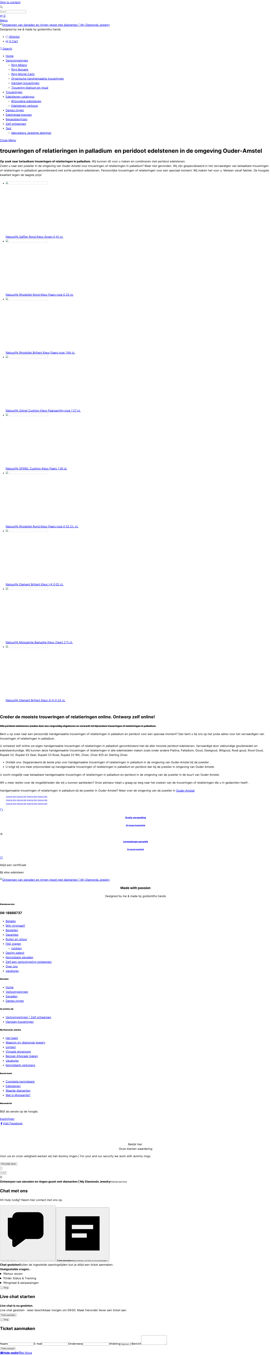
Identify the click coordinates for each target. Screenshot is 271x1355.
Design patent (15, 952)
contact (11, 1047)
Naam (4, 1343)
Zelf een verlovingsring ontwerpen (29, 962)
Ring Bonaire (19, 69)
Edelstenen (13, 1086)
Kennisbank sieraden (19, 957)
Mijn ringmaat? (15, 925)
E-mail (38, 1343)
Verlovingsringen (17, 60)
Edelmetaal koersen (19, 114)
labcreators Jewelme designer (31, 133)
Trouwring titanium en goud (29, 87)
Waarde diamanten (18, 1090)
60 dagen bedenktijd (135, 825)
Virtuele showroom (18, 1051)
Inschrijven (7, 1119)
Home (10, 56)
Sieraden (12, 996)
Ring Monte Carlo (23, 74)
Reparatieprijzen (16, 119)
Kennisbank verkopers (20, 1065)
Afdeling (114, 1343)
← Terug (4, 1288)
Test (8, 128)
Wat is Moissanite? (18, 1095)
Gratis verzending (135, 817)
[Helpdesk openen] (1, 1168)
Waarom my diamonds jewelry (25, 1042)
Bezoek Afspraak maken (22, 1056)
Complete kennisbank (20, 1081)
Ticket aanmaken (8, 1315)
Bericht (136, 1343)
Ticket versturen (7, 1349)
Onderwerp (75, 1343)
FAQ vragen (13, 943)
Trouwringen (14, 92)
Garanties (12, 934)
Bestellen (12, 930)
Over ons (12, 966)
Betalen (11, 921)
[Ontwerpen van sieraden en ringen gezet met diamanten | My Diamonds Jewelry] (55, 25)
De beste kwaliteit (135, 849)
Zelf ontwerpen (16, 123)
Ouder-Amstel (185, 790)
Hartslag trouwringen (25, 83)
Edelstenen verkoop (24, 105)
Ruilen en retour (16, 939)
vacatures (12, 971)
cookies (16, 948)
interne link (11, 796)
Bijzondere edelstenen (26, 101)
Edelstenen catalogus (20, 96)
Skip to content (10, 2)
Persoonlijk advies (8, 1164)
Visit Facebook (13, 1123)
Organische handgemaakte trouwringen (37, 78)
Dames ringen (15, 110)
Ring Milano (19, 65)
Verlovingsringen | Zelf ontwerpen (28, 1017)
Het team (12, 1038)
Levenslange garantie (135, 841)
